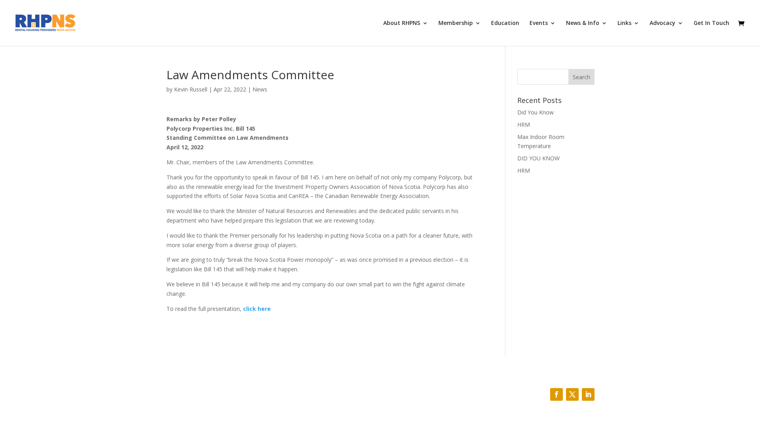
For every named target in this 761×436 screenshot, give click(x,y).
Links (624, 23)
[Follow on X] (572, 394)
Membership (455, 23)
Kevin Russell (190, 89)
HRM (523, 124)
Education (505, 23)
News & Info (582, 23)
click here (257, 308)
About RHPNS (401, 23)
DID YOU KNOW (538, 158)
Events (539, 23)
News (259, 89)
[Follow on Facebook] (556, 394)
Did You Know (535, 112)
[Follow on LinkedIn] (588, 394)
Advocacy (662, 23)
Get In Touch (711, 23)
